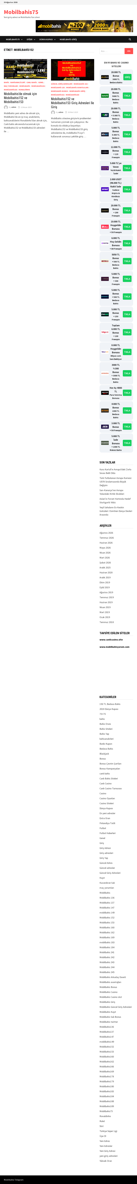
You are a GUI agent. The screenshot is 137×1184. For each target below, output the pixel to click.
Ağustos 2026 (106, 532)
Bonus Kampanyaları (110, 768)
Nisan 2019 (105, 607)
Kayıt (102, 877)
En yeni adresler (107, 813)
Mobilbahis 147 (107, 907)
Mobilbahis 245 (107, 972)
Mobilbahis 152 (80, 84)
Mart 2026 (105, 557)
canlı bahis (31, 82)
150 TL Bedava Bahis (110, 704)
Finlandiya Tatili (107, 823)
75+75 (103, 713)
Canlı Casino (106, 783)
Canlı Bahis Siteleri (109, 778)
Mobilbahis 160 (107, 927)
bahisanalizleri (17, 82)
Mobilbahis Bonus (59, 91)
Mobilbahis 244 (107, 967)
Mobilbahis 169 (107, 937)
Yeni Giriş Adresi (107, 1150)
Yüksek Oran (106, 1160)
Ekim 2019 (105, 582)
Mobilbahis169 (107, 1071)
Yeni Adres (105, 1141)
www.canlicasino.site (111, 639)
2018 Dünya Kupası (109, 709)
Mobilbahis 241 (107, 952)
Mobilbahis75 (21, 12)
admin (13, 107)
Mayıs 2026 (105, 547)
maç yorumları (11, 86)
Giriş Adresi (105, 848)
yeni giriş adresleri (109, 1155)
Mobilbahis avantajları (77, 87)
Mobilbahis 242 (107, 957)
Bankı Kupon (106, 743)
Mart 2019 (105, 612)
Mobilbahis (24, 86)
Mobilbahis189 (107, 1106)
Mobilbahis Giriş (68, 39)
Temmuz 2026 (107, 537)
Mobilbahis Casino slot (111, 997)
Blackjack (104, 753)
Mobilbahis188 (107, 1101)
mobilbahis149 (107, 1041)
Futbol (103, 828)
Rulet (102, 1121)
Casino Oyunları (107, 798)
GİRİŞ (127, 77)
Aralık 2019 (105, 577)
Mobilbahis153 (10, 89)
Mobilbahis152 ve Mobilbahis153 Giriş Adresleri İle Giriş (72, 103)
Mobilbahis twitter (109, 1021)
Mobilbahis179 (107, 1081)
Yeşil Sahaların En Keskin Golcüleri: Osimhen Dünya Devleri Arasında (116, 511)
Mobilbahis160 (107, 1056)
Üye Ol (103, 1136)
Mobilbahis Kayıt (108, 1011)
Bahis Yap (104, 733)
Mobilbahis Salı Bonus (110, 1016)
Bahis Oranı (105, 723)
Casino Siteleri (107, 803)
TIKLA (127, 95)
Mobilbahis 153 (58, 87)
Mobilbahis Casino (108, 992)
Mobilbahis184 (107, 1096)
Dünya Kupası (46, 39)
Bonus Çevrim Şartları (110, 763)
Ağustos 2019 (106, 592)
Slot (102, 1126)
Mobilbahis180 (107, 1086)
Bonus (103, 758)
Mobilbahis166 (107, 1066)
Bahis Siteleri (106, 728)
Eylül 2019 (105, 587)
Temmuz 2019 (107, 597)
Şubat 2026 (105, 562)
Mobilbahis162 (107, 1061)
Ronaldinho (24, 89)
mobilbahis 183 (107, 942)
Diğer (29, 39)
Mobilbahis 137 (107, 902)
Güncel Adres (106, 862)
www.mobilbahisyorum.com (114, 646)
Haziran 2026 (106, 542)
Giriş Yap (104, 857)
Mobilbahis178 (107, 1076)
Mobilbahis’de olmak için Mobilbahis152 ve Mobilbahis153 (20, 98)
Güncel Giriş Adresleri (61, 84)
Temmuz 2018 (107, 622)
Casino (103, 793)
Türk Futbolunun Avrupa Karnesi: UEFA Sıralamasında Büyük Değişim (116, 481)
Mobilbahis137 (107, 1031)
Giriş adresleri (106, 853)
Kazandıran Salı (107, 882)
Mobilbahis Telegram (13, 1179)
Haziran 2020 (106, 572)
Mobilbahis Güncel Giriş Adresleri (116, 1006)
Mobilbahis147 (107, 1036)
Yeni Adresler (106, 1145)
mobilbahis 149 (107, 912)
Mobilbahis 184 (107, 947)
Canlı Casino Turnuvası (111, 788)
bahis (6, 82)
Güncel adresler (107, 867)
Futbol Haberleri (108, 833)
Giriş (102, 843)
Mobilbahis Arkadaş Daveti (113, 977)
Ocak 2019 (105, 617)
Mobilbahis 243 (107, 962)
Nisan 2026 (105, 552)
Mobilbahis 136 (107, 897)
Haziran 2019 (106, 602)
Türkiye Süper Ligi (108, 1131)
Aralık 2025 (105, 567)
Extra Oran (105, 818)
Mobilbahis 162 (107, 932)
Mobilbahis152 (38, 86)
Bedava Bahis (106, 748)
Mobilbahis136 (107, 1026)
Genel (41, 82)
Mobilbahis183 (107, 1091)
